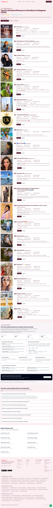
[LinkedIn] (4, 465)
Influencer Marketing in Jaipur (6, 500)
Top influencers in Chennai (15, 489)
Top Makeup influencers (36, 478)
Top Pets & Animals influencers (40, 481)
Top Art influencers (39, 483)
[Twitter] (8, 465)
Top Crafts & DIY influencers (30, 481)
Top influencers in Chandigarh (32, 489)
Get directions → (47, 463)
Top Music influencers (13, 478)
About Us (27, 463)
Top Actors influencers (13, 481)
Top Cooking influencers (5, 481)
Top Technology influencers (31, 483)
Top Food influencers (21, 478)
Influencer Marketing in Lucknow (41, 498)
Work (24, 1)
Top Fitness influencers (14, 483)
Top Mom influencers (28, 478)
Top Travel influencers (21, 481)
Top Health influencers (22, 483)
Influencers (28, 1)
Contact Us (33, 1)
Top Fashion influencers (5, 478)
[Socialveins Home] (4, 1)
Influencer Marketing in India (6, 495)
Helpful (21, 14)
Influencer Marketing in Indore (30, 498)
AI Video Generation (38, 463)
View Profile (18, 35)
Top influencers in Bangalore (31, 487)
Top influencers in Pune (23, 489)
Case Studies (18, 463)
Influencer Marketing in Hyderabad (7, 497)
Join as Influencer (19, 464)
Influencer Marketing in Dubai (16, 500)
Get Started (48, 1)
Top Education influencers (6, 483)
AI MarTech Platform (38, 461)
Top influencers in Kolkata (6, 489)
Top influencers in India (5, 487)
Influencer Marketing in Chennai (29, 497)
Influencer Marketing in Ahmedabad (19, 498)
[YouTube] (6, 465)
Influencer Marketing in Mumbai (26, 495)
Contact (23, 50)
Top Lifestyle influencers (44, 478)
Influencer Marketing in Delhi (16, 495)
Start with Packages (19, 461)
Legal (27, 464)
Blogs (18, 466)
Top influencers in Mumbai (22, 487)
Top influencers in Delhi (13, 487)
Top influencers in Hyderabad (41, 487)
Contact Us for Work (5, 20)
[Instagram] (2, 465)
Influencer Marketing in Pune (39, 497)
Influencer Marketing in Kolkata (18, 497)
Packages (19, 1)
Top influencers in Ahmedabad (42, 489)
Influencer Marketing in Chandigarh (7, 498)
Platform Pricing (19, 467)
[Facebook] (10, 465)
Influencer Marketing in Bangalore (37, 495)
